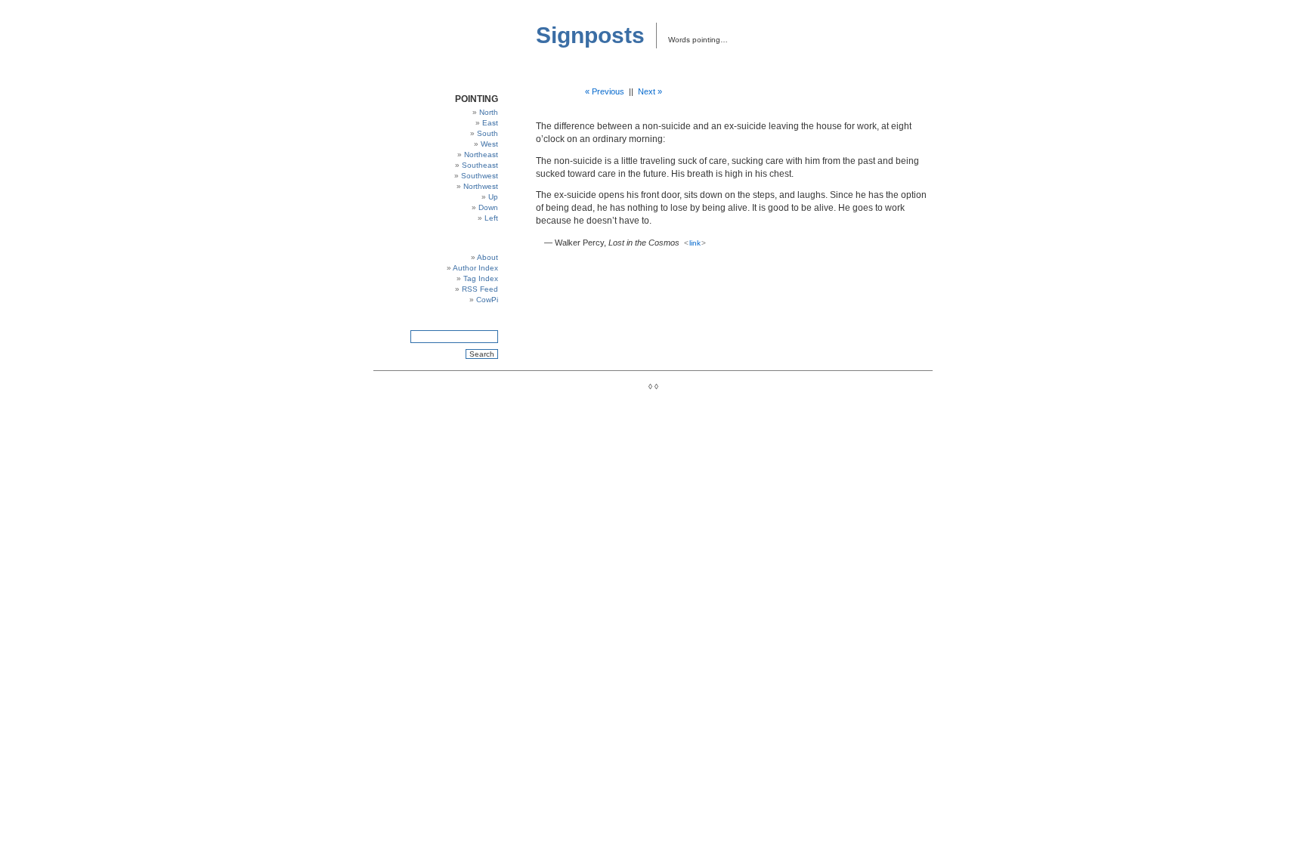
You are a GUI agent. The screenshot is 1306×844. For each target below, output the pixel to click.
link (695, 243)
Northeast (481, 154)
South (487, 133)
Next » (650, 91)
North (488, 112)
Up (493, 197)
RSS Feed (480, 289)
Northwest (480, 186)
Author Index (475, 268)
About (487, 257)
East (490, 123)
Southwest (479, 176)
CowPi (487, 299)
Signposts (590, 35)
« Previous (604, 91)
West (489, 144)
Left (491, 218)
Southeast (480, 165)
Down (488, 207)
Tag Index (480, 278)
